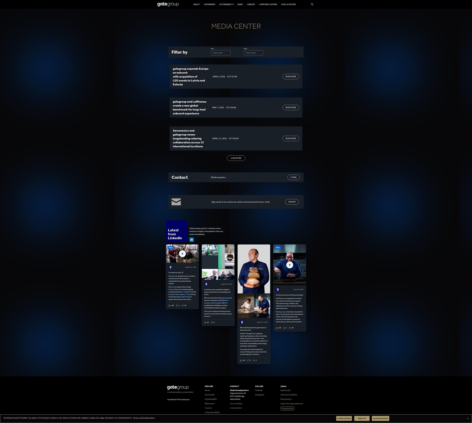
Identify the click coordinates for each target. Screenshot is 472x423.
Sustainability (226, 4)
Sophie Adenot (186, 297)
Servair (174, 287)
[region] (236, 418)
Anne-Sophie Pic (185, 292)
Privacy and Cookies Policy (144, 418)
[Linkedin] (191, 239)
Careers (251, 4)
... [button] (192, 299)
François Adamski (175, 289)
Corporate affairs (268, 4)
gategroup (174, 276)
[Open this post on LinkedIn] (182, 276)
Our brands (209, 4)
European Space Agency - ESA (179, 294)
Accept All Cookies (380, 418)
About (196, 4)
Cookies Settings (344, 418)
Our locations (288, 4)
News (240, 4)
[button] (236, 158)
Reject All (362, 418)
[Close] (468, 418)
